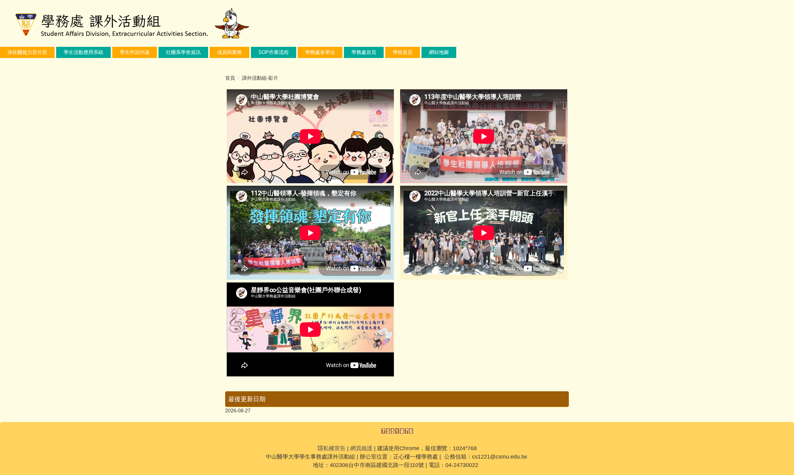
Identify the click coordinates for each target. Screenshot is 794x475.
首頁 (230, 78)
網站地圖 (439, 52)
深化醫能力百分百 (27, 52)
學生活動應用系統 (83, 52)
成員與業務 (229, 52)
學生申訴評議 (134, 52)
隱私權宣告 (332, 448)
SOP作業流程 (273, 52)
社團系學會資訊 (183, 52)
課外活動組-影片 (260, 78)
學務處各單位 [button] (320, 52)
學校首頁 (403, 52)
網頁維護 (361, 448)
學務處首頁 (363, 52)
